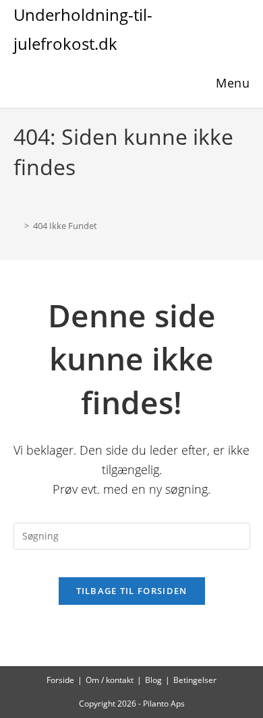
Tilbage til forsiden (131, 591)
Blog (153, 680)
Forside (60, 680)
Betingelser (194, 680)
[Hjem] (16, 226)
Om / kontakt (110, 680)
